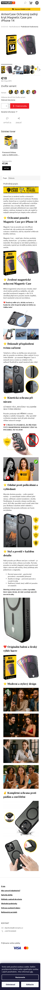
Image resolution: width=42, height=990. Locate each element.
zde (31, 971)
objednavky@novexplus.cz (13, 928)
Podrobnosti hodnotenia (29, 27)
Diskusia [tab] (11, 178)
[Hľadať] (25, 3)
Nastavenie (20, 977)
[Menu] (37, 3)
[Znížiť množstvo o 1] (9, 107)
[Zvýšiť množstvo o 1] (9, 104)
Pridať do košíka (21, 106)
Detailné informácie (8, 112)
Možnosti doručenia (8, 100)
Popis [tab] (5, 178)
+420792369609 (10, 931)
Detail (6, 168)
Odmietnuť (10, 984)
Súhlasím (30, 984)
